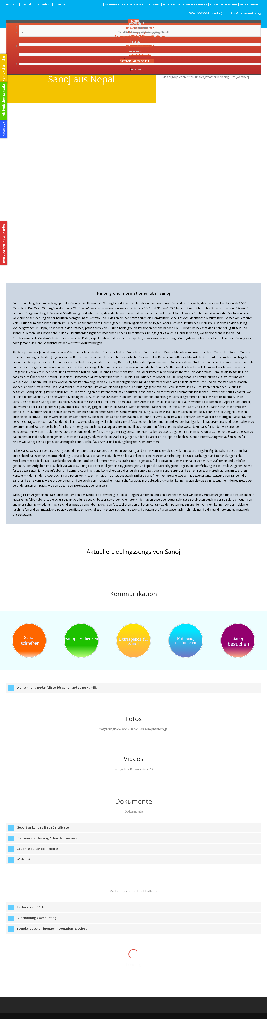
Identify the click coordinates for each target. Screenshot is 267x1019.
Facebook (3, 129)
